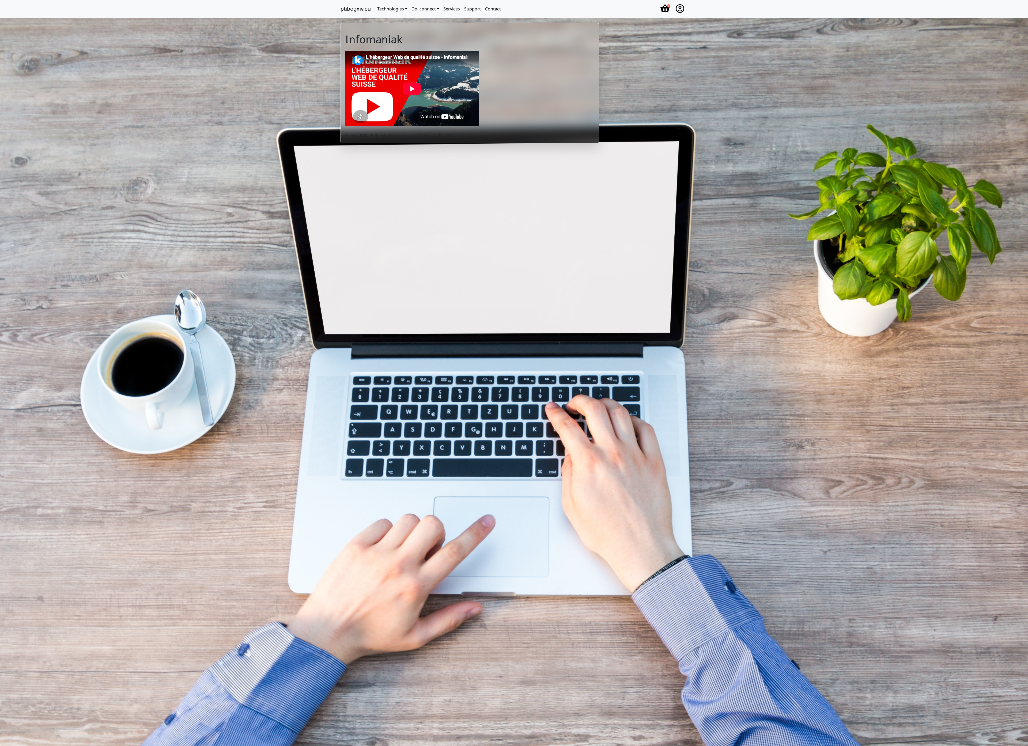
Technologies (390, 9)
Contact (493, 9)
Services (451, 9)
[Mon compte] (679, 9)
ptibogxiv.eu (356, 8)
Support (472, 9)
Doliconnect (423, 9)
